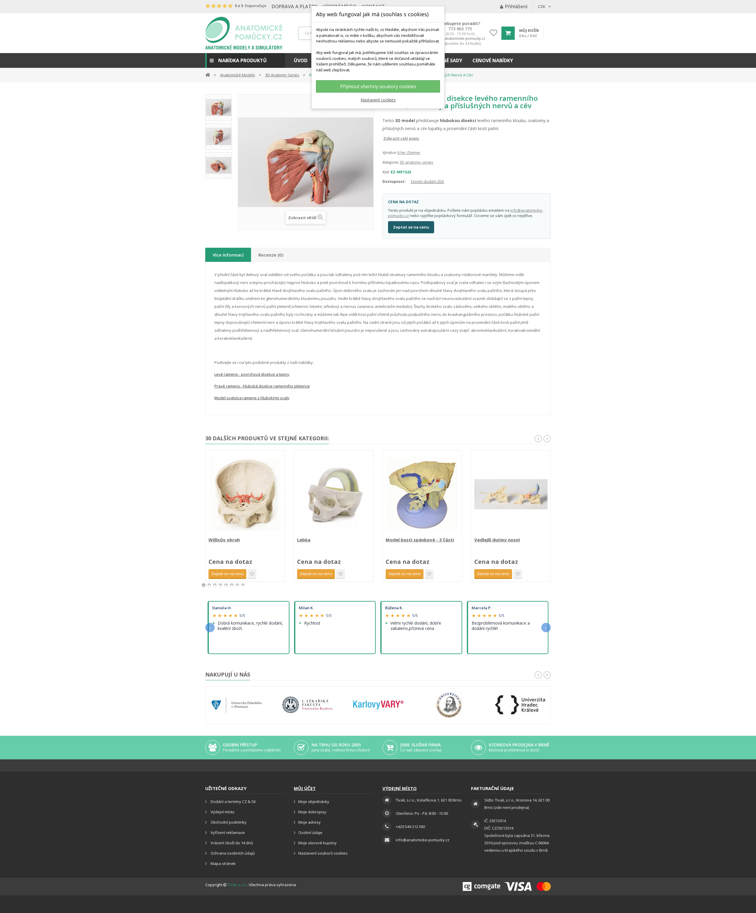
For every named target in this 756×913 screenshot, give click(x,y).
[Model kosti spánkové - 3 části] (422, 494)
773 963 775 (460, 29)
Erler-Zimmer (409, 152)
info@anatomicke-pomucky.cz (460, 39)
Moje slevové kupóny (317, 842)
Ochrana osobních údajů (232, 853)
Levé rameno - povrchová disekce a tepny (251, 374)
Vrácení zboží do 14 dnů (231, 842)
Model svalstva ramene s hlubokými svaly (251, 397)
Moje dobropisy (312, 812)
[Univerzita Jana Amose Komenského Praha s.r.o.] (449, 704)
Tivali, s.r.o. (237, 884)
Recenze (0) (270, 255)
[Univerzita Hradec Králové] (520, 704)
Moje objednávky (313, 801)
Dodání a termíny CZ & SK (233, 801)
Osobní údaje (310, 832)
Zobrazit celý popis (386, 138)
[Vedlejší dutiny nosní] (511, 494)
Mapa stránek (223, 863)
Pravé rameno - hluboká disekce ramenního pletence (262, 386)
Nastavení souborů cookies (323, 853)
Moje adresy (309, 822)
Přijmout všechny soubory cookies (378, 86)
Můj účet (305, 788)
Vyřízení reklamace (227, 832)
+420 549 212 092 (410, 826)
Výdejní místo (222, 812)
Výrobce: (389, 152)
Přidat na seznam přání (251, 574)
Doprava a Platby (294, 6)
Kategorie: (390, 162)
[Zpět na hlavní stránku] (207, 74)
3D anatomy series (416, 162)
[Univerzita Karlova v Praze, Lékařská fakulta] (307, 704)
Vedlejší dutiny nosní (497, 540)
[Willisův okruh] (245, 494)
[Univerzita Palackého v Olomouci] (236, 704)
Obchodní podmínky (228, 822)
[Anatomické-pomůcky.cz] (243, 33)
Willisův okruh (224, 540)
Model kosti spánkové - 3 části (420, 540)
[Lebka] (333, 494)
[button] (245, 60)
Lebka (303, 540)
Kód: (386, 172)
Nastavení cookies (378, 100)
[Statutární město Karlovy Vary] (378, 704)
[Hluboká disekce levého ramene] (218, 165)
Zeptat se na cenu (411, 227)
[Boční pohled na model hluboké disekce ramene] (218, 136)
